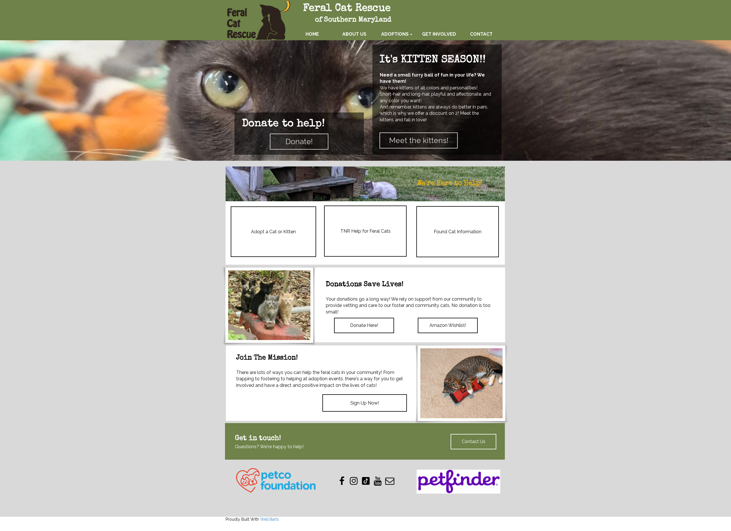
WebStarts (269, 519)
